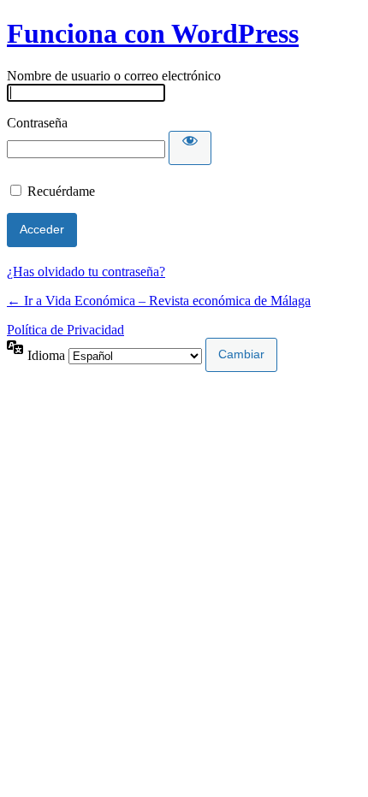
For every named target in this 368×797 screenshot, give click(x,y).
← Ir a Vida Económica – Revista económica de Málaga (159, 300)
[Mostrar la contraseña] (190, 148)
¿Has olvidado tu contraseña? (86, 271)
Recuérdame (61, 191)
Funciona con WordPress (153, 33)
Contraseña (37, 122)
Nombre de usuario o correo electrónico (114, 75)
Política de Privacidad (65, 329)
